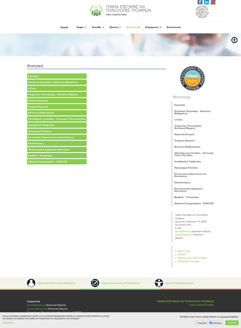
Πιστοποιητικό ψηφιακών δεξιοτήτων (48, 149)
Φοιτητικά (131, 27)
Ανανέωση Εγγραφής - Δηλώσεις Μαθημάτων (53, 82)
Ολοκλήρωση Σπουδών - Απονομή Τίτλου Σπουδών (57, 119)
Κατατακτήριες (36, 143)
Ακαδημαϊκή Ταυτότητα (188, 261)
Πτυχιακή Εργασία (38, 106)
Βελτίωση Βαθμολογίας (41, 112)
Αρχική (64, 27)
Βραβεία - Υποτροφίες (40, 155)
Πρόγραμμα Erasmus (39, 131)
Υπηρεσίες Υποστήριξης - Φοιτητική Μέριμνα (53, 94)
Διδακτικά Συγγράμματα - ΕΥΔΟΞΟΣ (47, 161)
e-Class (32, 88)
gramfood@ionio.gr (184, 235)
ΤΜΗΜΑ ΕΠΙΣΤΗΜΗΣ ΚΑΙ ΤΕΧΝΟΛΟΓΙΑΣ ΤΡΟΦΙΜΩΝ (185, 301)
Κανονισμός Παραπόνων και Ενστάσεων (51, 137)
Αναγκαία (202, 323)
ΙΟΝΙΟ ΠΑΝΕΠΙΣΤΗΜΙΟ (201, 305)
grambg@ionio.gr (183, 231)
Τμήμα (80, 27)
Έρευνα (113, 27)
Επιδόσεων (217, 323)
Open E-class (184, 251)
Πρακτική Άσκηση (38, 100)
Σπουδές (96, 27)
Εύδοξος (182, 254)
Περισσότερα (8, 323)
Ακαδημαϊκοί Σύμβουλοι (41, 125)
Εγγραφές (33, 76)
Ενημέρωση (152, 27)
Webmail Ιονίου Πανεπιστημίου (192, 258)
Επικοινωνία (174, 27)
